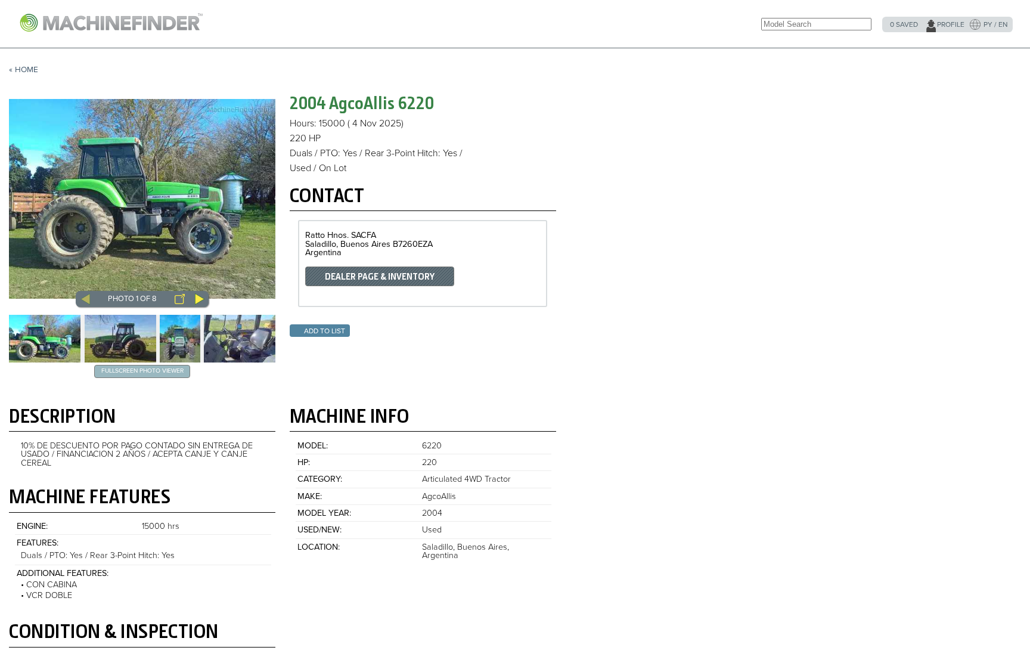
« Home (23, 70)
